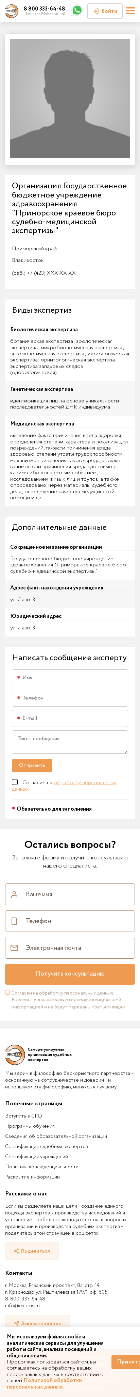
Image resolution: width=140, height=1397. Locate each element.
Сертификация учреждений (36, 1157)
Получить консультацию (70, 974)
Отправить (32, 765)
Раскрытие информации (32, 1177)
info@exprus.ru (22, 1306)
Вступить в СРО (23, 1116)
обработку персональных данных (64, 786)
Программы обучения (30, 1126)
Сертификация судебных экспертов (46, 1146)
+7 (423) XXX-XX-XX (44, 273)
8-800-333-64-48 (25, 1299)
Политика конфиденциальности (41, 1167)
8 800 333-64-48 (44, 9)
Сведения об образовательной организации (56, 1136)
